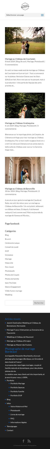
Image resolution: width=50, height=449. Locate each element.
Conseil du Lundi (11, 247)
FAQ (12, 418)
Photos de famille (12, 279)
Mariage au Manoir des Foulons (19, 345)
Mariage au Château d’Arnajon (19, 341)
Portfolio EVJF (16, 395)
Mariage (30, 61)
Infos (9, 403)
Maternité (9, 263)
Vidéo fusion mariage (13, 291)
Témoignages (12, 426)
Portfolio (10, 380)
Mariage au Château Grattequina (19, 123)
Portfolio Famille (17, 391)
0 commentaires (11, 64)
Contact (10, 430)
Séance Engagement (13, 287)
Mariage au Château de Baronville (20, 188)
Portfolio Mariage (18, 383)
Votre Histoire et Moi (19, 406)
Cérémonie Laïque (12, 243)
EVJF (7, 251)
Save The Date (10, 283)
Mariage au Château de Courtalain (20, 59)
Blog (18, 61)
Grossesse (9, 255)
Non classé (9, 267)
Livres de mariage (17, 414)
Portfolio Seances (17, 387)
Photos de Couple (12, 275)
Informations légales (19, 422)
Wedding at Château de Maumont (20, 337)
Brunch (23, 61)
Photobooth (39, 61)
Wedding (8, 295)
